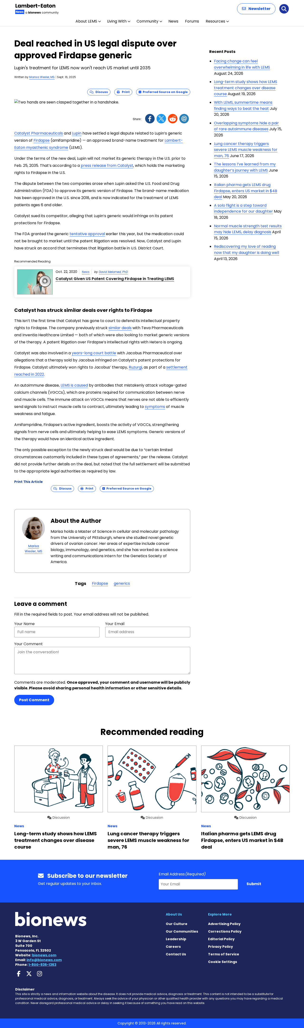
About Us (174, 914)
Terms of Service (223, 954)
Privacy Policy (220, 946)
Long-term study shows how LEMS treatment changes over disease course (245, 88)
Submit (254, 884)
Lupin (76, 133)
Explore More (220, 914)
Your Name (24, 623)
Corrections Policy (225, 931)
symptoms (155, 406)
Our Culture (176, 923)
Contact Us (176, 954)
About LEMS (86, 21)
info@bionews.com (44, 960)
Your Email (114, 623)
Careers (173, 946)
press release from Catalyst (107, 165)
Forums (192, 21)
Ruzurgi (135, 367)
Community (147, 21)
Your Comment (28, 644)
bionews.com (44, 955)
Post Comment (34, 700)
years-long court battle (94, 353)
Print (125, 92)
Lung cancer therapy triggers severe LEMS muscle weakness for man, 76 (245, 150)
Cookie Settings (222, 961)
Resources (215, 21)
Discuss (100, 92)
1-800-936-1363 (42, 964)
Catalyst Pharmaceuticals (38, 133)
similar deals (120, 328)
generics (122, 583)
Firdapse (41, 140)
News (173, 21)
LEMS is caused (74, 385)
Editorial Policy (221, 939)
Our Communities (182, 931)
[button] (256, 8)
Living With (117, 21)
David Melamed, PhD (113, 272)
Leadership (176, 939)
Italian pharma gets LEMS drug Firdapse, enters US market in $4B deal (245, 191)
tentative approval (87, 234)
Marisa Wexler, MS (42, 77)
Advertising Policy (224, 923)
